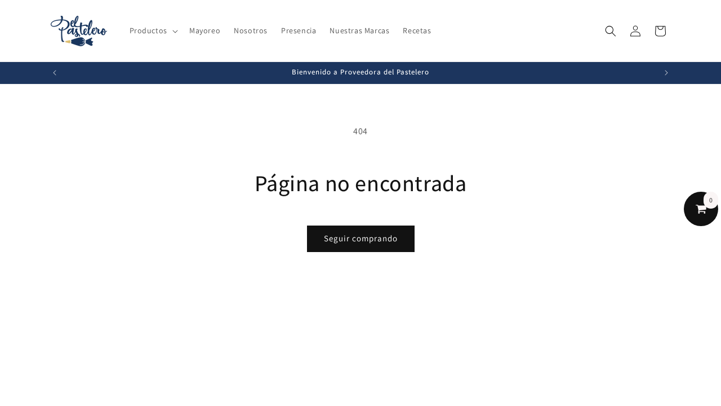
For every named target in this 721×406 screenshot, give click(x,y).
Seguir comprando (361, 238)
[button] (153, 30)
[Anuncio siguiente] (666, 72)
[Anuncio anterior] (54, 72)
